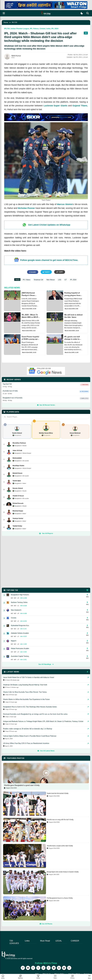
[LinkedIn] (59, 968)
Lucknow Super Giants (55, 105)
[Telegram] (64, 968)
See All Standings (44, 664)
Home (6, 22)
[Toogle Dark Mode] (82, 13)
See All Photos (47, 924)
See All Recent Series (47, 405)
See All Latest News (47, 751)
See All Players (47, 533)
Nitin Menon (50, 280)
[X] (38, 968)
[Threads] (69, 968)
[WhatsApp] (48, 968)
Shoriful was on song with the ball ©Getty (60, 819)
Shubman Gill (38, 280)
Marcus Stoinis (64, 204)
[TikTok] (43, 968)
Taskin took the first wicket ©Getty (57, 793)
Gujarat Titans (79, 105)
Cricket (42, 28)
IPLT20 (14, 22)
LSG (59, 280)
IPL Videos (34, 28)
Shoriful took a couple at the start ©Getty (60, 846)
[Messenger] (54, 968)
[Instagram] (33, 968)
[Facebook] (23, 968)
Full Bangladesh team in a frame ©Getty (60, 898)
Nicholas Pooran (26, 208)
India (48, 28)
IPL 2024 (54, 28)
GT (66, 280)
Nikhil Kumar (16, 56)
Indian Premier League (20, 28)
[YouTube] (28, 968)
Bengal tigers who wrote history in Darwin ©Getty (63, 872)
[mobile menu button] (4, 13)
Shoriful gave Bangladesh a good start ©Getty (22, 785)
